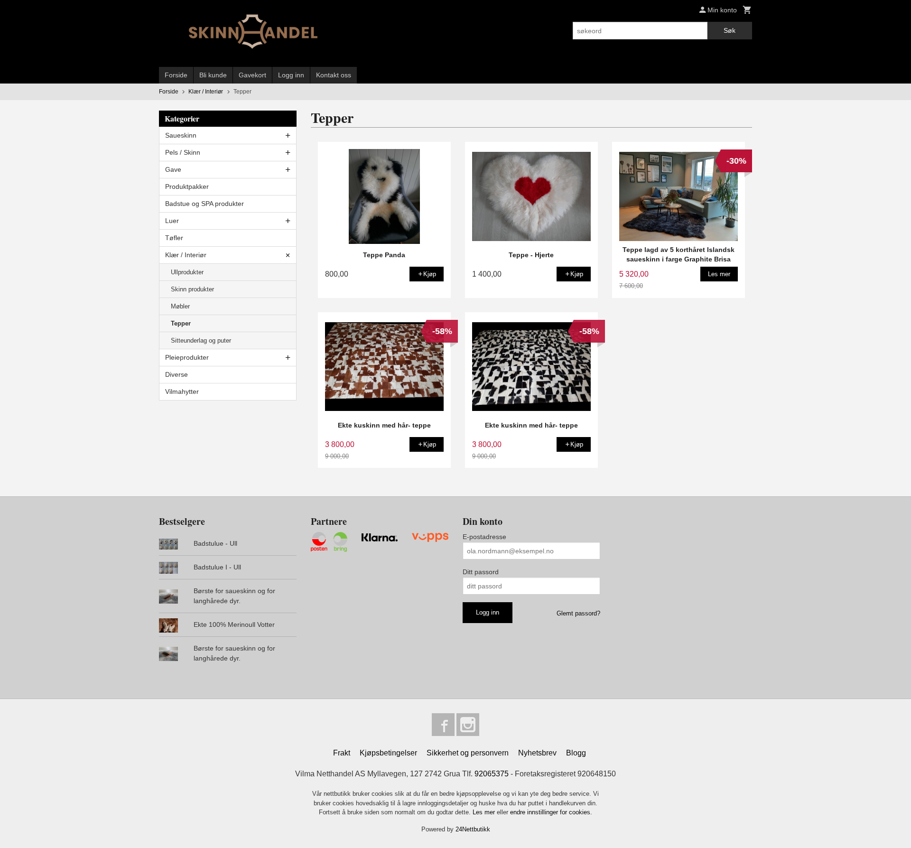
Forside (176, 75)
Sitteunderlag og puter (201, 340)
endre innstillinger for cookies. (551, 812)
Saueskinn (180, 135)
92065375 (491, 774)
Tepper (181, 323)
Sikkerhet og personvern (468, 753)
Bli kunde (213, 75)
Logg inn (291, 75)
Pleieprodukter (187, 357)
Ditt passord (481, 572)
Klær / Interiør (185, 255)
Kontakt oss (333, 75)
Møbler (180, 306)
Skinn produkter (192, 289)
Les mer (485, 812)
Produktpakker (187, 186)
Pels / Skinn (182, 152)
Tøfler (174, 238)
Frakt (341, 753)
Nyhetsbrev (537, 753)
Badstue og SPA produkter (204, 203)
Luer (172, 220)
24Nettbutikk (473, 829)
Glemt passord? (578, 613)
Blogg (576, 753)
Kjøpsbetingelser (388, 753)
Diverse (176, 374)
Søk (729, 30)
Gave (173, 169)
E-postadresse (484, 536)
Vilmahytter (182, 391)
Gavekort (252, 75)
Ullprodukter (187, 272)
